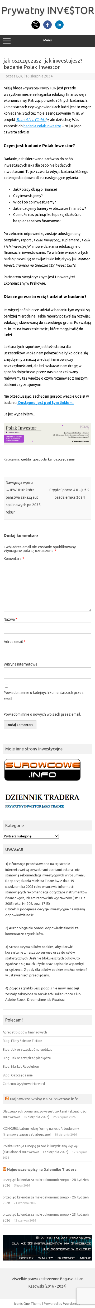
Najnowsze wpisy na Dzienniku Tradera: (42, 1169)
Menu (47, 40)
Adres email (15, 642)
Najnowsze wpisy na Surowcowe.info (44, 1098)
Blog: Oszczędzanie (18, 1075)
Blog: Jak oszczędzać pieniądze (27, 1058)
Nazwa (10, 619)
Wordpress (71, 1303)
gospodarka (42, 459)
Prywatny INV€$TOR (47, 10)
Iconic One (22, 1303)
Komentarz (14, 559)
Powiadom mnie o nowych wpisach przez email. (42, 714)
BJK (19, 76)
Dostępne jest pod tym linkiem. (45, 403)
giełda (26, 459)
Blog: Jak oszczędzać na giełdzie (28, 1049)
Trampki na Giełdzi (31, 120)
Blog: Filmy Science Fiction (22, 1040)
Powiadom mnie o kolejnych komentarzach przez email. (44, 695)
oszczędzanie (64, 459)
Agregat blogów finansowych (25, 1032)
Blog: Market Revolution (21, 1066)
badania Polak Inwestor (42, 126)
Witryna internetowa (20, 664)
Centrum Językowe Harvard (24, 1083)
